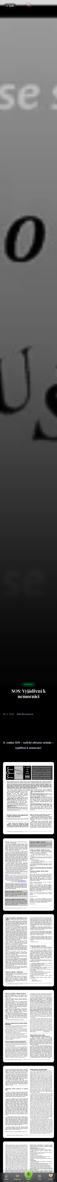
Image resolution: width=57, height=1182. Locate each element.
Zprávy (28, 684)
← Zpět (10, 6)
